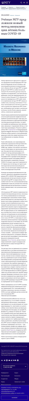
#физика (12, 15)
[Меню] (27, 2)
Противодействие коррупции (8, 355)
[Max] (7, 360)
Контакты (17, 376)
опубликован (12, 129)
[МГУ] (6, 2)
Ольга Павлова (12, 240)
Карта (16, 373)
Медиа (16, 379)
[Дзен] (18, 360)
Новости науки (20, 7)
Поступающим (5, 376)
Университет (5, 373)
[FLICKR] (14, 360)
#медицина (17, 15)
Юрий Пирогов (11, 330)
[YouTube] (9, 360)
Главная (3, 7)
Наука (3, 382)
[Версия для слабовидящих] (24, 2)
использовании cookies (8, 393)
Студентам (4, 379)
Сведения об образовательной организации (12, 353)
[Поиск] (21, 2)
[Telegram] (4, 360)
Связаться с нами (20, 382)
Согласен (14, 397)
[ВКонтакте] (2, 360)
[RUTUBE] (11, 360)
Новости (11, 7)
